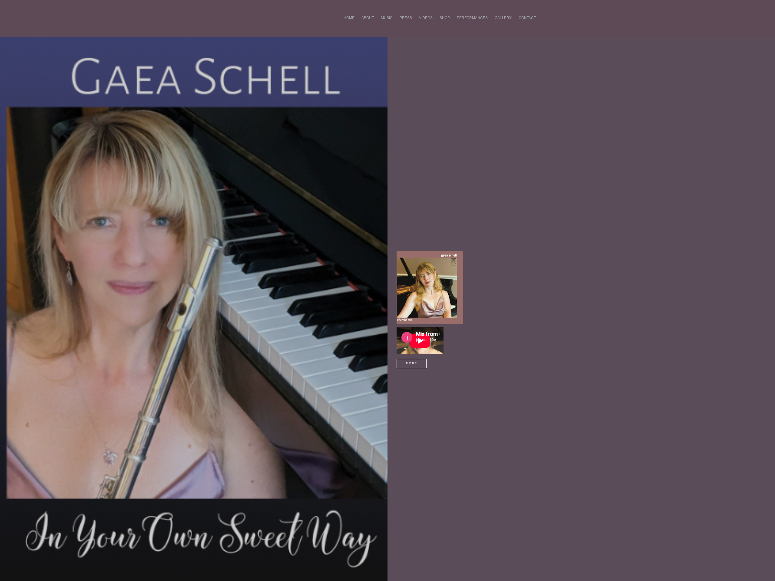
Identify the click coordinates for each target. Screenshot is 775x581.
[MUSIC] (387, 25)
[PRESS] (406, 25)
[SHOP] (445, 25)
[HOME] (349, 25)
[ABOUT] (367, 25)
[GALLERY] (503, 25)
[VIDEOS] (426, 25)
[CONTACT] (527, 25)
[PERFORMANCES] (472, 25)
